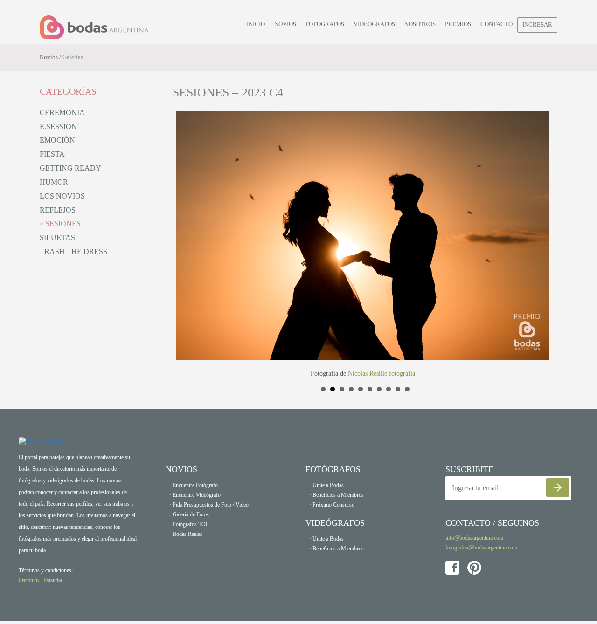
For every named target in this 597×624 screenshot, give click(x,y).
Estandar (52, 580)
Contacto (496, 24)
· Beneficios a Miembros (336, 495)
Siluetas (57, 237)
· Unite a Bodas (326, 485)
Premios (458, 24)
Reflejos (58, 210)
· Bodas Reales (185, 534)
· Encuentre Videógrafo (195, 495)
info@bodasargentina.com (474, 538)
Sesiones (62, 223)
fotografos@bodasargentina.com (481, 547)
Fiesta (52, 154)
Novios (285, 24)
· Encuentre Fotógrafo (193, 485)
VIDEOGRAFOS (374, 24)
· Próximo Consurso (331, 504)
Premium (29, 580)
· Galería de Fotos (189, 514)
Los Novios (62, 196)
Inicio (256, 24)
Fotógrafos (324, 24)
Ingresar (537, 24)
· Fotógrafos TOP (189, 524)
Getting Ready (70, 168)
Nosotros (420, 24)
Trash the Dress (73, 251)
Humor (54, 182)
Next (545, 245)
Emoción (57, 140)
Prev (184, 245)
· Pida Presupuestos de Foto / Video (209, 504)
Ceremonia (62, 113)
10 (407, 389)
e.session (58, 126)
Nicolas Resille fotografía (381, 373)
